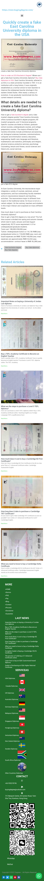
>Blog (7, 601)
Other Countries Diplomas (14, 773)
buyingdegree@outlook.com (15, 790)
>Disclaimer (9, 611)
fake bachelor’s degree (19, 115)
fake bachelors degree (13, 247)
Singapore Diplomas (12, 721)
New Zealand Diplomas (12, 741)
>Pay (6, 598)
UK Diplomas (9, 693)
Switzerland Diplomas (12, 735)
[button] (22, 15)
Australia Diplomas (11, 699)
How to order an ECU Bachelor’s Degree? (16, 75)
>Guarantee (9, 614)
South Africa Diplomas (13, 760)
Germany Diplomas (11, 707)
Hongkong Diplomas (12, 728)
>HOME (7, 589)
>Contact (8, 605)
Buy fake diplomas (32, 247)
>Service (8, 592)
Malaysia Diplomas (11, 713)
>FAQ (7, 595)
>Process (8, 608)
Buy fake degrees (11, 250)
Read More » (4, 313)
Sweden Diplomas (11, 749)
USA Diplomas (10, 678)
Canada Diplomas (12, 686)
